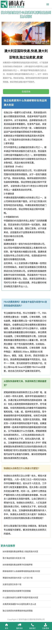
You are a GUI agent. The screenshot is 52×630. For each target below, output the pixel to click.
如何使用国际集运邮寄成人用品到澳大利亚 (20, 551)
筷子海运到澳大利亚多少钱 (14, 558)
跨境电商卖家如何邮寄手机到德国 (17, 591)
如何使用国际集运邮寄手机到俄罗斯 (18, 565)
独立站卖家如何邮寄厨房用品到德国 (18, 611)
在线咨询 (26, 91)
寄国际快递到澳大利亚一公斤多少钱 (18, 578)
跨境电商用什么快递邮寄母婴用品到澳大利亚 (21, 571)
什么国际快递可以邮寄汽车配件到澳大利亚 (20, 597)
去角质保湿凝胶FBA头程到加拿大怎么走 (19, 604)
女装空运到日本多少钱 (12, 584)
